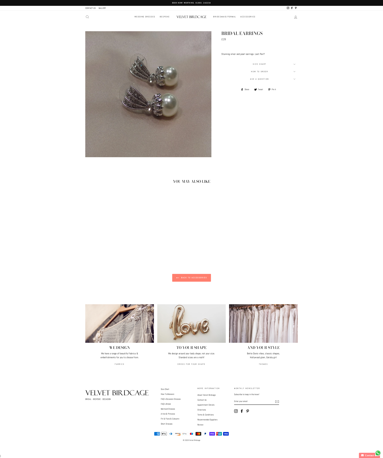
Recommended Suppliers (207, 419)
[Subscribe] (277, 401)
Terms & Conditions (205, 414)
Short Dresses (166, 424)
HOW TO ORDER (259, 71)
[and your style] (263, 323)
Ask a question (259, 79)
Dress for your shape (191, 364)
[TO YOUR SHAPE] (191, 323)
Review (200, 424)
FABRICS (119, 364)
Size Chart (259, 64)
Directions (201, 410)
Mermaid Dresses (168, 409)
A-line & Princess (168, 414)
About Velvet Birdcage (206, 395)
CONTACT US (90, 8)
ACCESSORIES (248, 16)
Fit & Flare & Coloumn (170, 419)
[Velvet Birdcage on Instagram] (236, 411)
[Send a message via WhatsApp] (378, 453)
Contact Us (202, 400)
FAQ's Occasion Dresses (171, 399)
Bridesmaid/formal (224, 16)
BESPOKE (165, 16)
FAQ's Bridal (166, 404)
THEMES (263, 364)
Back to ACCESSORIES (193, 277)
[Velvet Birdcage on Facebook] (242, 411)
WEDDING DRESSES (144, 16)
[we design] (119, 323)
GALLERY (102, 8)
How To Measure (167, 394)
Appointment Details (206, 405)
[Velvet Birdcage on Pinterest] (247, 411)
